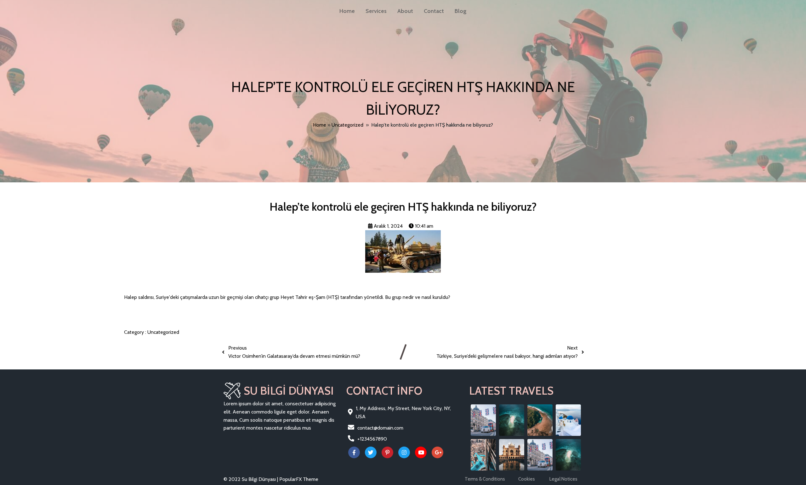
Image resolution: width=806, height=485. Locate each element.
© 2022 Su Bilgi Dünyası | (251, 479)
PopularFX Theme (298, 479)
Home (319, 125)
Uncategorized (347, 125)
